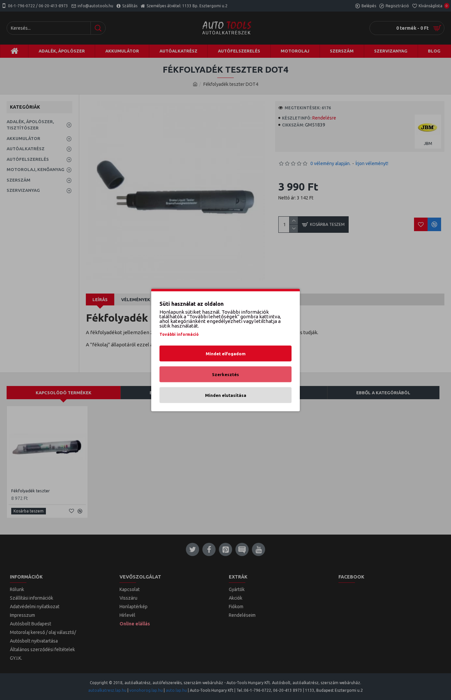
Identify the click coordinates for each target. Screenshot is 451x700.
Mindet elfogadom (226, 353)
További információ (179, 334)
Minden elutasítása (225, 395)
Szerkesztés (225, 374)
